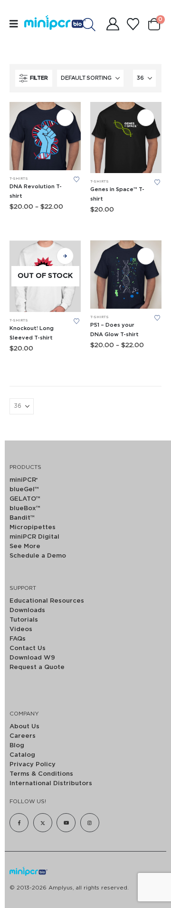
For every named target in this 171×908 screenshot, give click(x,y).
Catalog (22, 755)
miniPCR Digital (34, 537)
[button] (33, 78)
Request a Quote (37, 667)
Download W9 (32, 658)
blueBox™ (25, 508)
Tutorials (24, 620)
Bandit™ (22, 518)
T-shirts (19, 179)
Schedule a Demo (38, 556)
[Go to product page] (45, 136)
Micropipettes (33, 527)
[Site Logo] (44, 24)
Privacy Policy (33, 764)
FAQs (18, 639)
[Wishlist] (132, 24)
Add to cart (65, 117)
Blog (17, 746)
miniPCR (24, 480)
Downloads (27, 610)
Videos (21, 629)
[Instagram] (89, 822)
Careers (23, 736)
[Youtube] (66, 822)
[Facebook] (19, 822)
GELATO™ (25, 499)
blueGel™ (24, 489)
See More (25, 546)
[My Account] (112, 24)
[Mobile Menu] (17, 24)
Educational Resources (47, 601)
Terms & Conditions (41, 774)
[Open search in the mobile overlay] (93, 24)
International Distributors (51, 783)
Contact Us (28, 648)
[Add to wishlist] (76, 179)
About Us (24, 727)
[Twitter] (42, 822)
